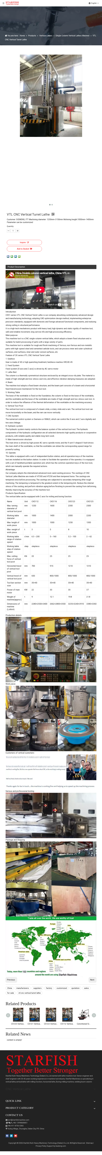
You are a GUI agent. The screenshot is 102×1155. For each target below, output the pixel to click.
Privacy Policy (41, 1146)
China (9, 988)
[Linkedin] (11, 1135)
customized (62, 988)
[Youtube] (15, 1135)
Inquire (23, 242)
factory (49, 988)
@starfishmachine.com (20, 1120)
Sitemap (89, 1143)
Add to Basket (23, 249)
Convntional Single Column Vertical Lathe (84, 1024)
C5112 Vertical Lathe (67, 1024)
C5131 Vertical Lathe (35, 1024)
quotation (75, 988)
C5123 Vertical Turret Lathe (51, 1024)
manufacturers (22, 988)
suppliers (37, 988)
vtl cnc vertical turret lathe (29, 993)
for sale (10, 993)
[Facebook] (7, 1135)
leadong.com (61, 1146)
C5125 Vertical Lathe (18, 1024)
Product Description (16, 267)
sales (86, 988)
